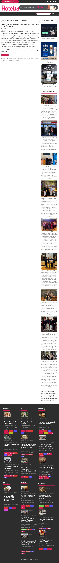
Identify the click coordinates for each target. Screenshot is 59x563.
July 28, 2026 (33, 534)
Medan (14, 508)
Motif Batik (18, 60)
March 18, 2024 (25, 464)
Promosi (6, 510)
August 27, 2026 (8, 440)
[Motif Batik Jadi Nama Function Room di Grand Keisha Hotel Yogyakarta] (12, 31)
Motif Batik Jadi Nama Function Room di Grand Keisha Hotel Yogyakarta (20, 25)
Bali (26, 430)
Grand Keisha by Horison (32, 58)
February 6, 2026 (43, 536)
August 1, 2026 (51, 488)
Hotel (15, 430)
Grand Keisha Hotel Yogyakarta (8, 60)
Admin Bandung (8, 419)
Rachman (14, 28)
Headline (11, 430)
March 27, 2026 (43, 515)
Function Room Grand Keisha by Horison (17, 58)
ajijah (16, 492)
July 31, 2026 (33, 510)
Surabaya (41, 507)
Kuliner (10, 432)
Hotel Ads (6, 432)
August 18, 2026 (43, 441)
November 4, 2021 (9, 492)
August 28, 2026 (8, 418)
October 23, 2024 (26, 418)
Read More (5, 55)
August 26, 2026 (8, 462)
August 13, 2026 (43, 463)
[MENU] (57, 14)
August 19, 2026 (25, 491)
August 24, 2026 (43, 418)
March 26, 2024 (25, 440)
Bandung (6, 430)
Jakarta (23, 507)
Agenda (4, 58)
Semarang (50, 433)
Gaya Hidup (24, 529)
